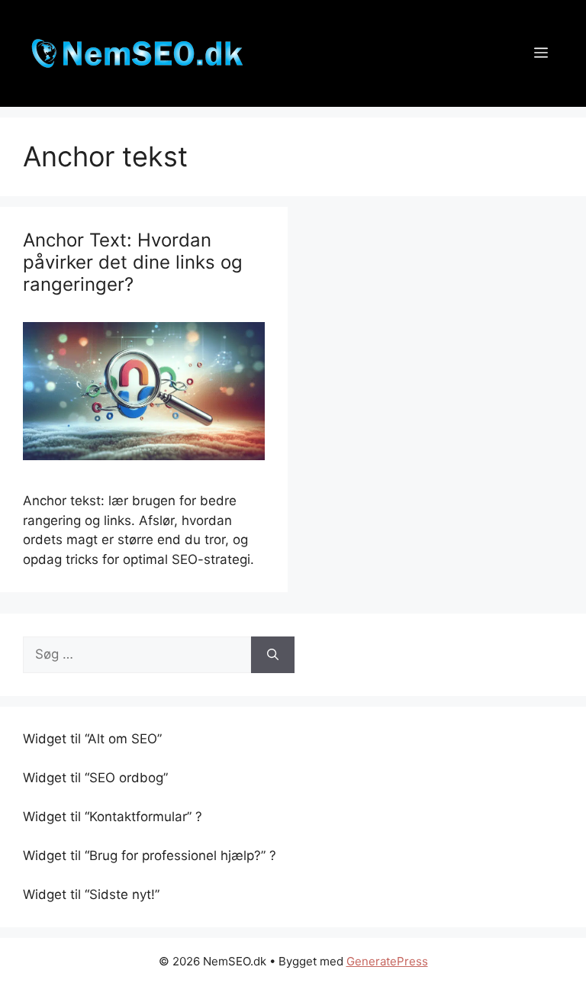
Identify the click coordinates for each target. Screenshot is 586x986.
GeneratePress (387, 961)
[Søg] (273, 654)
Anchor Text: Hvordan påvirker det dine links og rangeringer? (133, 262)
